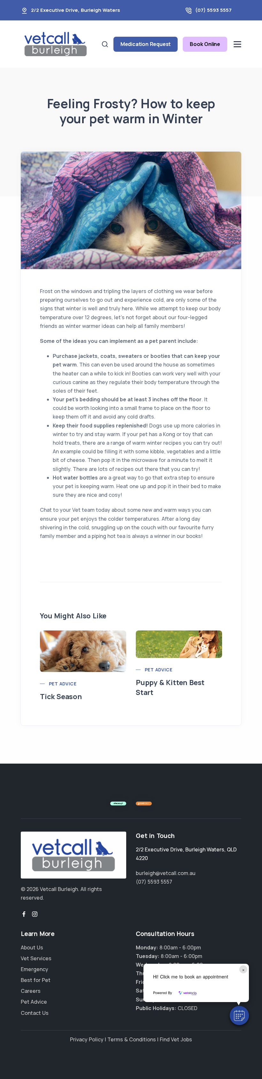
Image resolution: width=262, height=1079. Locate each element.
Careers (31, 990)
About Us (32, 947)
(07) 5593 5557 (213, 10)
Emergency (34, 969)
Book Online (205, 44)
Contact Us (35, 1012)
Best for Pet (35, 980)
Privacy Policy (87, 1039)
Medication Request (145, 44)
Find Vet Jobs (176, 1039)
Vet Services (36, 958)
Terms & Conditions (131, 1039)
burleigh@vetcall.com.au (166, 873)
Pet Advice (62, 684)
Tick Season (61, 696)
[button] (239, 1015)
